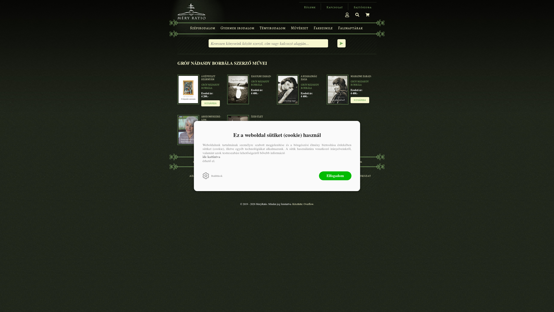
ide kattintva (211, 157)
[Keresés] (357, 15)
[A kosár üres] (367, 15)
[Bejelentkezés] (347, 15)
